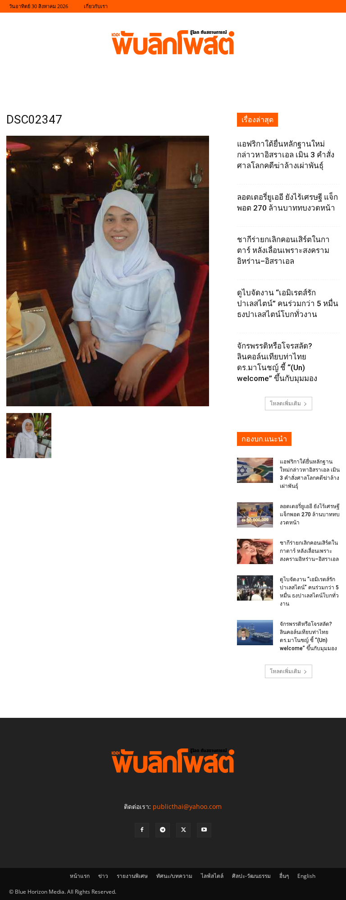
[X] (183, 830)
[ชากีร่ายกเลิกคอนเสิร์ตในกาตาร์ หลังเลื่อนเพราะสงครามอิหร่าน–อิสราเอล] (255, 551)
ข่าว (103, 876)
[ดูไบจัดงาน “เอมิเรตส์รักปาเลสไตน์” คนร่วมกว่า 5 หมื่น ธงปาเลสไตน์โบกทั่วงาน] (255, 588)
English (306, 876)
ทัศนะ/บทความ (174, 876)
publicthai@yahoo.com (187, 806)
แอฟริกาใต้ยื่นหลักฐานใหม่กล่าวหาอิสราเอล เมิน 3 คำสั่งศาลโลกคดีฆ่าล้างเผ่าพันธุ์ (285, 154)
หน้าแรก (80, 876)
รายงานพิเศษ (132, 876)
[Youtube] (204, 830)
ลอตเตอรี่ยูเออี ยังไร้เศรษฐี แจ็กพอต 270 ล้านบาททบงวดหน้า (310, 514)
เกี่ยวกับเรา (96, 6)
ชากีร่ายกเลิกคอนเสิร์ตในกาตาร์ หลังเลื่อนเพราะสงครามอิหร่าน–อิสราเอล (283, 250)
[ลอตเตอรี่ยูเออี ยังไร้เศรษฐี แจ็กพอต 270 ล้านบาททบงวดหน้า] (255, 515)
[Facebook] (142, 830)
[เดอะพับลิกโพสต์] (173, 42)
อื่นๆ (284, 876)
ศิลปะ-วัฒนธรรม (251, 876)
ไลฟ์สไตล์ (212, 876)
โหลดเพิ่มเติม (285, 403)
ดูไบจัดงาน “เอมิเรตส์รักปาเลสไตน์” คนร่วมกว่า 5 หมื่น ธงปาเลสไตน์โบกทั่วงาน (287, 303)
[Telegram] (162, 830)
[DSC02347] (107, 404)
